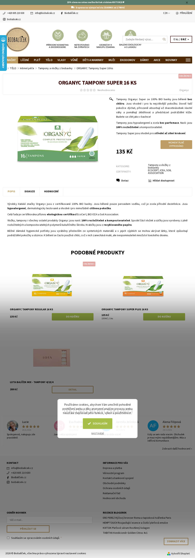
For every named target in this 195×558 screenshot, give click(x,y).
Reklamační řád (111, 493)
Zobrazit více (176, 541)
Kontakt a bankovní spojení (118, 478)
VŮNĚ (74, 60)
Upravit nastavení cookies (71, 553)
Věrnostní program (113, 473)
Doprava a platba (112, 468)
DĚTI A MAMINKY (93, 60)
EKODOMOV (127, 60)
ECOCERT (153, 170)
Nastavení (97, 433)
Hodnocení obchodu (114, 498)
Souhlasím (100, 423)
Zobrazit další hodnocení (176, 448)
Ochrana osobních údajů (116, 488)
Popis (11, 191)
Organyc (184, 90)
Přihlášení (186, 13)
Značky (10, 60)
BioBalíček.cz (71, 13)
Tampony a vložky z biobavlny (159, 166)
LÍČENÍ (25, 60)
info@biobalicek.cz (45, 13)
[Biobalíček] (50, 39)
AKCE (157, 60)
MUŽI (112, 60)
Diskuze (30, 191)
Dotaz (125, 181)
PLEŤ (37, 60)
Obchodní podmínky (114, 483)
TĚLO (49, 60)
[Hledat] (164, 39)
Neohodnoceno (106, 90)
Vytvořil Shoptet (180, 554)
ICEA (162, 170)
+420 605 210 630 (15, 13)
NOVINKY (171, 60)
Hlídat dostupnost (163, 181)
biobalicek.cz (14, 19)
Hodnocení (51, 191)
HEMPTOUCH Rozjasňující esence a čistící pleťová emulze (135, 523)
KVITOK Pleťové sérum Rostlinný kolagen (126, 528)
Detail (73, 389)
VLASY (62, 60)
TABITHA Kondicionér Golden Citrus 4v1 (125, 533)
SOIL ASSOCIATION (159, 172)
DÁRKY (144, 60)
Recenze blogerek (115, 513)
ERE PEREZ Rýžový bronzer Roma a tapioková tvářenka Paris (137, 518)
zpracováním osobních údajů (43, 538)
